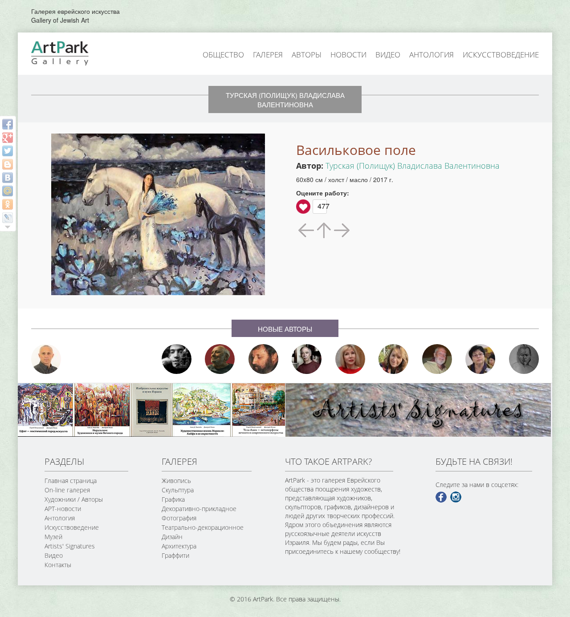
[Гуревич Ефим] (220, 359)
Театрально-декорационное (203, 527)
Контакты (58, 564)
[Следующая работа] (341, 229)
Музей (53, 536)
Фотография (179, 518)
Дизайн (172, 536)
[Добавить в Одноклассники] (7, 204)
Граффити (175, 555)
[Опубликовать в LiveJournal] (7, 217)
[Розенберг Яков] (524, 359)
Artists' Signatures (70, 546)
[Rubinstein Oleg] (46, 359)
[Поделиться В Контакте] (7, 177)
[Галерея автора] (324, 230)
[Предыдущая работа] (307, 229)
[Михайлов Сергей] (437, 359)
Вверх (303, 206)
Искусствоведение (501, 54)
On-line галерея (67, 490)
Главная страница (71, 480)
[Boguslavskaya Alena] (350, 359)
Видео (387, 54)
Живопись (176, 480)
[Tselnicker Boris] (263, 359)
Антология (431, 54)
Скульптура (178, 490)
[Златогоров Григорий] (177, 359)
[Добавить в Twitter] (7, 151)
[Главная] (70, 52)
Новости (348, 54)
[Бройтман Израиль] (307, 359)
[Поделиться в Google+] (7, 137)
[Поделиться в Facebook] (7, 124)
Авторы (307, 54)
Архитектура (179, 546)
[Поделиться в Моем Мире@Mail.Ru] (7, 191)
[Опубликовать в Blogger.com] (7, 164)
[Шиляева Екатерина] (394, 359)
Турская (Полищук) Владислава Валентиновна (413, 165)
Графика (173, 499)
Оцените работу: (322, 192)
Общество (223, 54)
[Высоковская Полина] (480, 359)
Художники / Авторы (74, 499)
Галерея (268, 54)
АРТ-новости (63, 508)
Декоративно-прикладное (199, 508)
